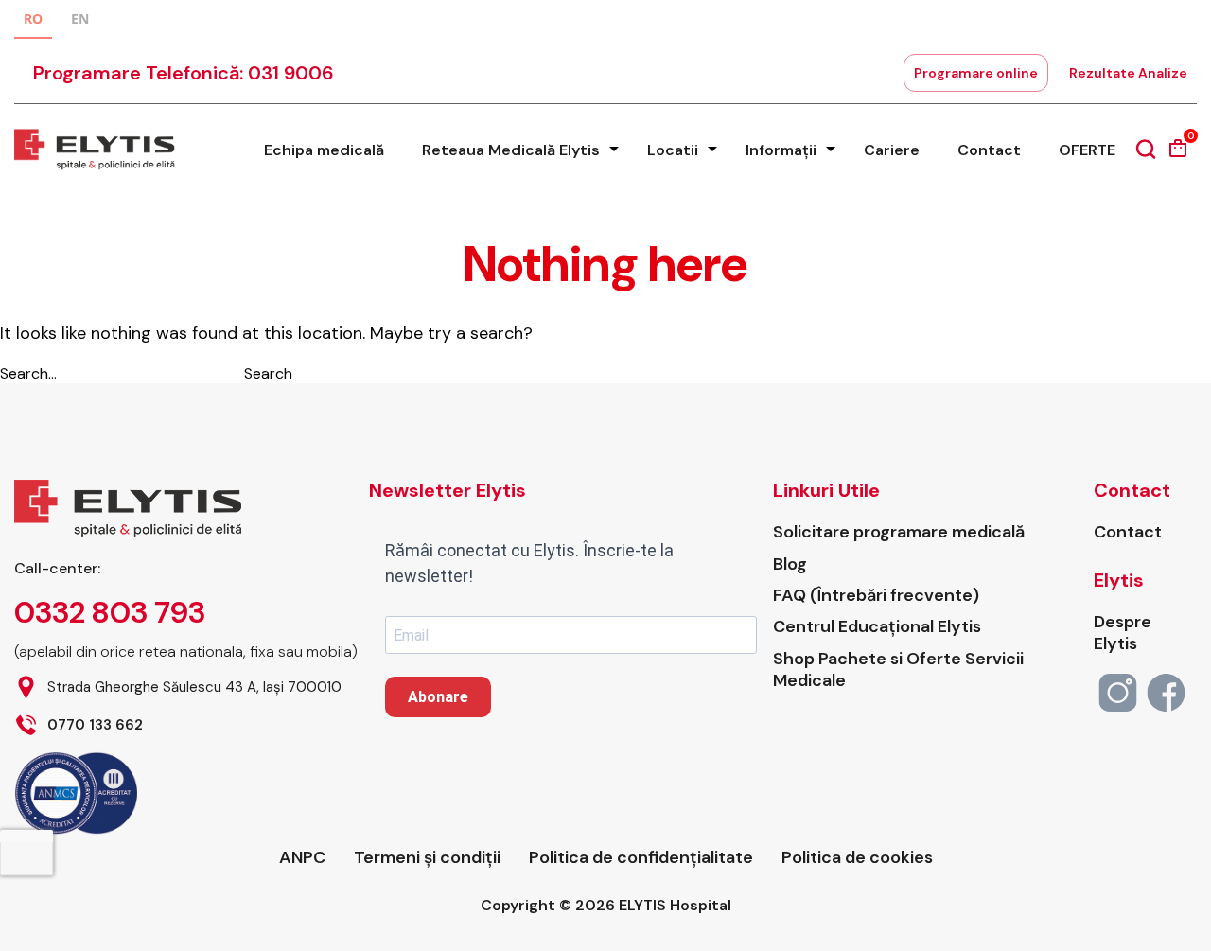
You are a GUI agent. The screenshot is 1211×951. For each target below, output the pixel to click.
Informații (781, 150)
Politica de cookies (857, 858)
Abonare (438, 697)
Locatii (672, 150)
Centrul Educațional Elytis (877, 627)
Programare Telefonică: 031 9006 (183, 73)
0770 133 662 (95, 725)
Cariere (892, 150)
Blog (790, 564)
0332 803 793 (109, 612)
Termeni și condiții (427, 858)
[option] (79, 21)
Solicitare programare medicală (899, 532)
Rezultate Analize (1128, 72)
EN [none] (80, 18)
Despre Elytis (1122, 633)
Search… (28, 373)
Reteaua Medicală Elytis (511, 150)
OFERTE (1087, 150)
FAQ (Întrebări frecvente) (876, 596)
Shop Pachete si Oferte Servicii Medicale (898, 670)
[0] (1178, 155)
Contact (989, 150)
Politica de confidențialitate (641, 858)
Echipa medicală (324, 150)
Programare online (976, 72)
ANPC (302, 858)
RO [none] (33, 18)
